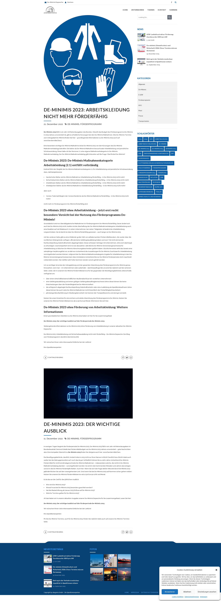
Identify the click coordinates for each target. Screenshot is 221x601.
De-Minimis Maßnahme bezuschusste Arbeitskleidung (96, 148)
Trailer (158, 192)
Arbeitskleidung (161, 139)
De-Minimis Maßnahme (70, 146)
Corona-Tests (51, 196)
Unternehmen (137, 10)
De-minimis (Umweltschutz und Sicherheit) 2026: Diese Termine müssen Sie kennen (162, 48)
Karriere (173, 10)
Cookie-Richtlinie (177, 597)
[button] (216, 570)
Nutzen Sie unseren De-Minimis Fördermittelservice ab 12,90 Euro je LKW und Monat (74, 474)
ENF (172, 153)
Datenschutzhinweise (192, 597)
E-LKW (140, 95)
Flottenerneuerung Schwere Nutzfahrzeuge (155, 163)
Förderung (162, 173)
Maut (140, 110)
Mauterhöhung (144, 182)
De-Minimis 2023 (50, 132)
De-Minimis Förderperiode (109, 257)
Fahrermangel (143, 158)
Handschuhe (143, 177)
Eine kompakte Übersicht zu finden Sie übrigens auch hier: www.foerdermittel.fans (83, 452)
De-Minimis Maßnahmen (85, 463)
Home (125, 10)
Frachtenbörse (144, 168)
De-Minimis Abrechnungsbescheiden (78, 248)
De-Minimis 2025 (157, 148)
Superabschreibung (145, 192)
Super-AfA (159, 187)
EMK (139, 153)
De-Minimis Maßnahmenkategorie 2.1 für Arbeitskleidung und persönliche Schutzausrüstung (99, 169)
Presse (140, 116)
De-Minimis (73, 124)
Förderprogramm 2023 (146, 173)
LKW (161, 177)
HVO (140, 105)
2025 (145, 139)
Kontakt (162, 10)
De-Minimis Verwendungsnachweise (107, 246)
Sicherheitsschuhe (145, 187)
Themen (150, 10)
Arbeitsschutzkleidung (147, 144)
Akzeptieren (170, 592)
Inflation (153, 177)
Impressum (203, 597)
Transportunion (143, 121)
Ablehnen (187, 592)
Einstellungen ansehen (207, 592)
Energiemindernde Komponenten (156, 153)
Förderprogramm (91, 124)
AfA (151, 139)
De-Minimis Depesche (93, 498)
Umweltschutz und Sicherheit (149, 196)
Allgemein (141, 84)
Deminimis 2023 (171, 148)
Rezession (156, 182)
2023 (139, 139)
